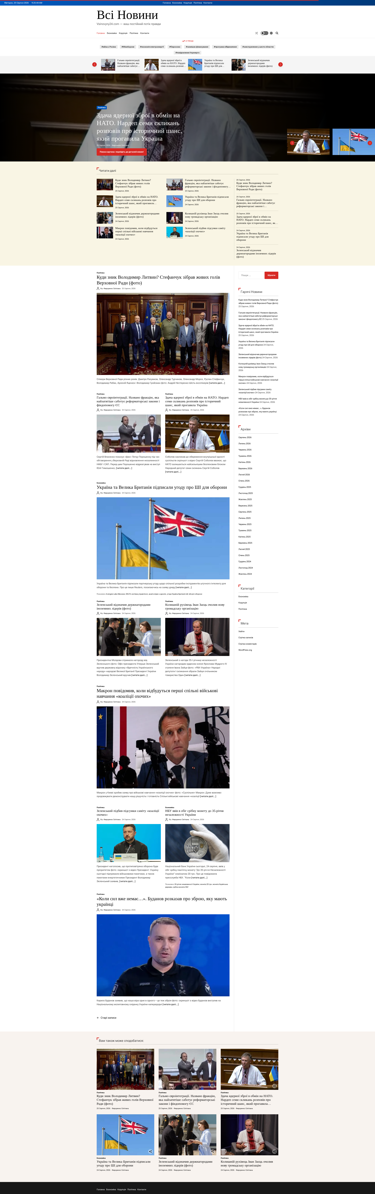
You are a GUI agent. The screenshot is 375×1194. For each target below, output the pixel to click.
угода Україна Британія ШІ (177, 594)
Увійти (241, 631)
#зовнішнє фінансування (197, 47)
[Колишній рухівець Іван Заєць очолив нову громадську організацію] (197, 637)
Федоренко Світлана (120, 145)
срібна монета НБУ (180, 887)
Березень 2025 (245, 543)
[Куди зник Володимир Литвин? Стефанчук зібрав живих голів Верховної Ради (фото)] (163, 334)
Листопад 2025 (245, 493)
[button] (94, 64)
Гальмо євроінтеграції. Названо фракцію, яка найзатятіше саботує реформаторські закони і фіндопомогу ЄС (206, 185)
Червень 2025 (245, 524)
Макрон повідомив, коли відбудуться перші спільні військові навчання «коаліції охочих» (136, 231)
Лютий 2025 (244, 549)
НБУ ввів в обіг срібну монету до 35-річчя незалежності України (194, 812)
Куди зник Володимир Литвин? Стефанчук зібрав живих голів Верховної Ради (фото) (139, 130)
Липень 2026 (244, 443)
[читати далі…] (217, 383)
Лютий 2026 (244, 474)
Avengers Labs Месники (115, 594)
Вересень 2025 (245, 505)
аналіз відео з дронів (157, 594)
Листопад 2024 (245, 568)
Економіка (177, 3)
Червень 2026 (245, 450)
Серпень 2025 (245, 512)
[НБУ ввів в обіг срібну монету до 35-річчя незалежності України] (197, 843)
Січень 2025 (244, 555)
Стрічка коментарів (247, 644)
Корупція (188, 3)
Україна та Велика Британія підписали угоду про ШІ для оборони (170, 64)
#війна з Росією (109, 47)
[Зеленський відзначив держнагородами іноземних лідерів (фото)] (129, 637)
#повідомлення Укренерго (187, 53)
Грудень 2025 (244, 487)
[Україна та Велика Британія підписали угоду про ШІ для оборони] (163, 538)
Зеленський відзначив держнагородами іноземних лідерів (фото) (216, 63)
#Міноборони (128, 47)
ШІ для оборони (195, 594)
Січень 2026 (244, 481)
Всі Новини (127, 14)
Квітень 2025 (244, 537)
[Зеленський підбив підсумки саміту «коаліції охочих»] (129, 843)
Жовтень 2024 (245, 574)
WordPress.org (245, 650)
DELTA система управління (137, 594)
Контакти (207, 3)
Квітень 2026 (244, 462)
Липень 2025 (244, 518)
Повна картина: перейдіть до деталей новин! (122, 152)
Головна (167, 3)
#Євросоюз (174, 47)
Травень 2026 (245, 456)
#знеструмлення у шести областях (258, 47)
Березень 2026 (245, 468)
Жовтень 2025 (245, 499)
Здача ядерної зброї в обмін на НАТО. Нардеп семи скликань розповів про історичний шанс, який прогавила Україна (129, 66)
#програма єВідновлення (225, 47)
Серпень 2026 (245, 437)
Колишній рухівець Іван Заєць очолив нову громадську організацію (260, 63)
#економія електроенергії (152, 47)
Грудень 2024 (244, 561)
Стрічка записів (245, 637)
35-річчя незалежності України (186, 884)
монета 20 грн (206, 884)
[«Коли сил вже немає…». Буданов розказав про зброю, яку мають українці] (163, 955)
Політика (198, 3)
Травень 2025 (245, 530)
